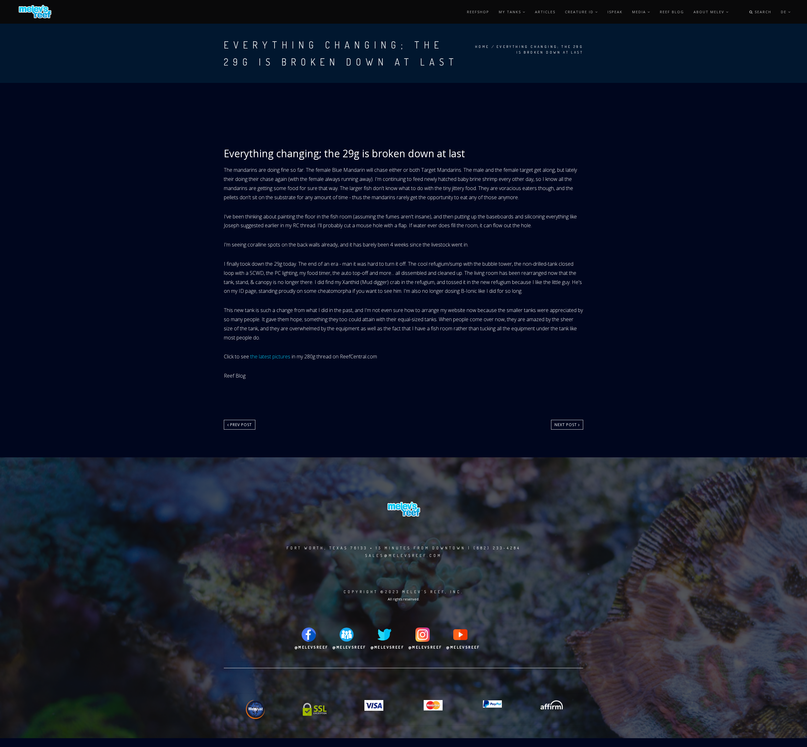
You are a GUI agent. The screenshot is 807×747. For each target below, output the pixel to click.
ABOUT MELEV (710, 11)
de (784, 11)
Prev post (240, 424)
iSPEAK (615, 11)
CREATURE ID (580, 11)
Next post (566, 424)
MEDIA (639, 11)
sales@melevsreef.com (403, 555)
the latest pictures (270, 356)
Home (482, 46)
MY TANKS (511, 11)
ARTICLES (545, 11)
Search (762, 11)
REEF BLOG (672, 11)
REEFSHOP (478, 11)
